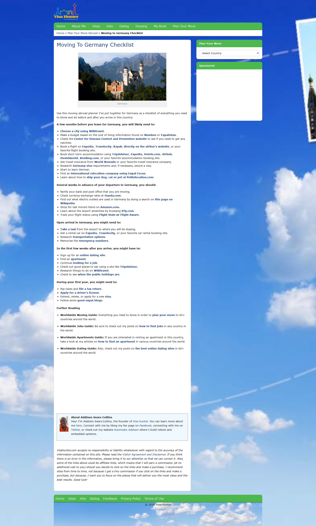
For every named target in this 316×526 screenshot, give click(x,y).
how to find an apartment (116, 341)
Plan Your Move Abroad (83, 33)
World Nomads (105, 161)
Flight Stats (107, 214)
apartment (78, 259)
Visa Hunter (140, 421)
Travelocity (103, 146)
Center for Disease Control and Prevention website (110, 138)
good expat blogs (89, 300)
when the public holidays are (98, 274)
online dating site (92, 255)
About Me (79, 26)
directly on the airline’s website (146, 146)
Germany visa (82, 165)
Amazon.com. (110, 207)
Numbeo (150, 134)
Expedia (87, 146)
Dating (124, 26)
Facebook (145, 425)
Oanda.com (113, 195)
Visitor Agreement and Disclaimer (143, 454)
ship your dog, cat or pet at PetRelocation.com (120, 177)
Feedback (110, 498)
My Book (160, 26)
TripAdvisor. (129, 266)
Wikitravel (101, 270)
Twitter (75, 429)
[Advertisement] (122, 384)
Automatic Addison (126, 429)
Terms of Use (154, 498)
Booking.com (89, 158)
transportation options (89, 236)
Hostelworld (69, 158)
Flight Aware (129, 214)
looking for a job (85, 262)
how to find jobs (151, 326)
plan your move (163, 315)
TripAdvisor (120, 154)
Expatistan (168, 134)
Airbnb (167, 154)
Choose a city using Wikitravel (82, 131)
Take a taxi (68, 229)
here (79, 425)
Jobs (109, 26)
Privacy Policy (131, 498)
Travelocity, (107, 233)
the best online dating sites (154, 348)
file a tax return (90, 288)
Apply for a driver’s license (79, 292)
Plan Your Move (184, 26)
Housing (141, 26)
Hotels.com (152, 154)
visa (108, 296)
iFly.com (128, 210)
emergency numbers (93, 240)
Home (61, 26)
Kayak (117, 146)
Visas (96, 26)
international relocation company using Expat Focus (108, 173)
